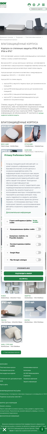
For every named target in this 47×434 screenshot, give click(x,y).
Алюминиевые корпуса (31, 367)
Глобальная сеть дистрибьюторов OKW (11, 380)
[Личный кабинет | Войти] (29, 4)
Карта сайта (4, 384)
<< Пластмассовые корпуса (11, 352)
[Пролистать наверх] (35, 429)
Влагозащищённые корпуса (8, 39)
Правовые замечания (30, 379)
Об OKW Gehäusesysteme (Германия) (31, 375)
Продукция (19, 37)
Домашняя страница (6, 37)
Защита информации (30, 381)
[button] (4, 429)
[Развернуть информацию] (42, 429)
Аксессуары (27, 370)
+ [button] (7, 221)
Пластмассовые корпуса (33, 37)
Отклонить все (23, 268)
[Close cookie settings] (4, 429)
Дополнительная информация (9, 416)
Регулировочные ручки (7, 370)
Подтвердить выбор (23, 273)
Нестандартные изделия (7, 373)
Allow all (23, 278)
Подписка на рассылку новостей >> (11, 397)
